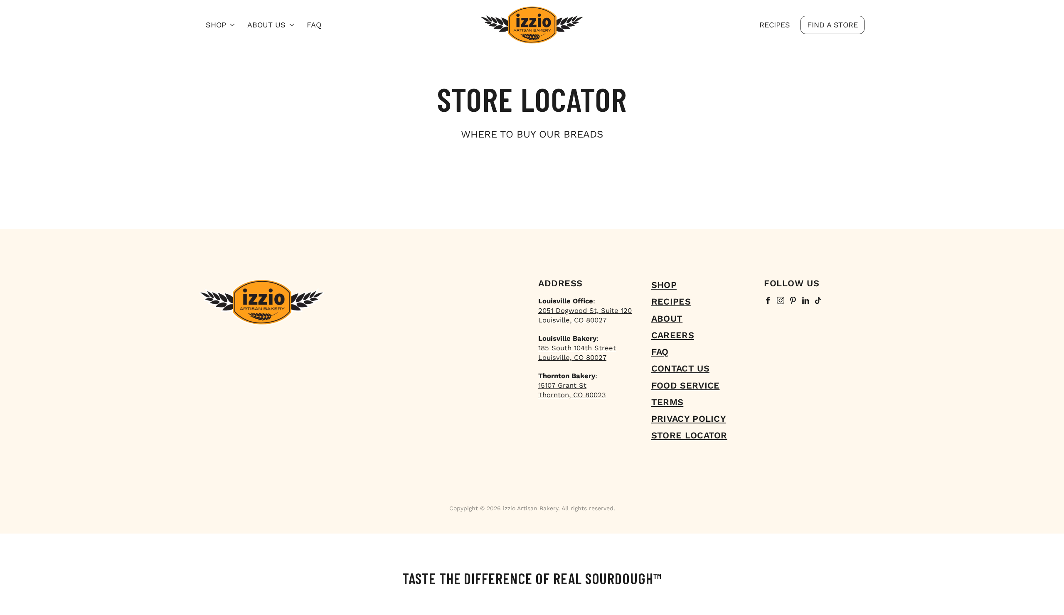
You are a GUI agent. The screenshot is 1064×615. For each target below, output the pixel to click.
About (667, 318)
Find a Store (832, 24)
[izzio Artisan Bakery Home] (532, 24)
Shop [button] (216, 24)
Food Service (685, 385)
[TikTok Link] (818, 300)
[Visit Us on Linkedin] (805, 300)
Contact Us (680, 368)
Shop (664, 285)
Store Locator (689, 435)
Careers (672, 335)
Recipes (774, 24)
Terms (667, 402)
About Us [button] (266, 24)
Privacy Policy (688, 418)
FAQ (314, 24)
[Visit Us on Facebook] (768, 300)
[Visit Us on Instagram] (780, 300)
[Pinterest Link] (793, 300)
